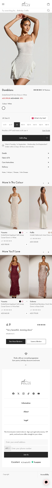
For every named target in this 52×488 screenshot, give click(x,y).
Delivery (5, 167)
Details (4, 153)
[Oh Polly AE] (26, 4)
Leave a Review (36, 341)
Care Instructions (8, 162)
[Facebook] (13, 394)
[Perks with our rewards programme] (26, 357)
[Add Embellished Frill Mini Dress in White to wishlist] (47, 138)
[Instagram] (23, 394)
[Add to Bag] (23, 138)
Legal (26, 420)
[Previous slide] (43, 183)
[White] (3, 108)
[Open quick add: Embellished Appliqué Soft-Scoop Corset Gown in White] (20, 232)
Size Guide (46, 130)
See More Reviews (15, 341)
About (26, 411)
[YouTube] (39, 394)
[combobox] (7, 448)
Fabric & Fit (6, 158)
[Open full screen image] (24, 49)
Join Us (26, 455)
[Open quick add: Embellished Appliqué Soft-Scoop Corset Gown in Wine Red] (20, 301)
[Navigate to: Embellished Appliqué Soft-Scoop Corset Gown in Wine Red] (14, 277)
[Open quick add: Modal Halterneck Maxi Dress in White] (49, 232)
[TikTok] (29, 394)
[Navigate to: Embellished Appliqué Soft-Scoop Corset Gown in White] (14, 208)
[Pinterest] (34, 394)
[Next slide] (48, 183)
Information (26, 403)
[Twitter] (18, 394)
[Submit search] (48, 10)
